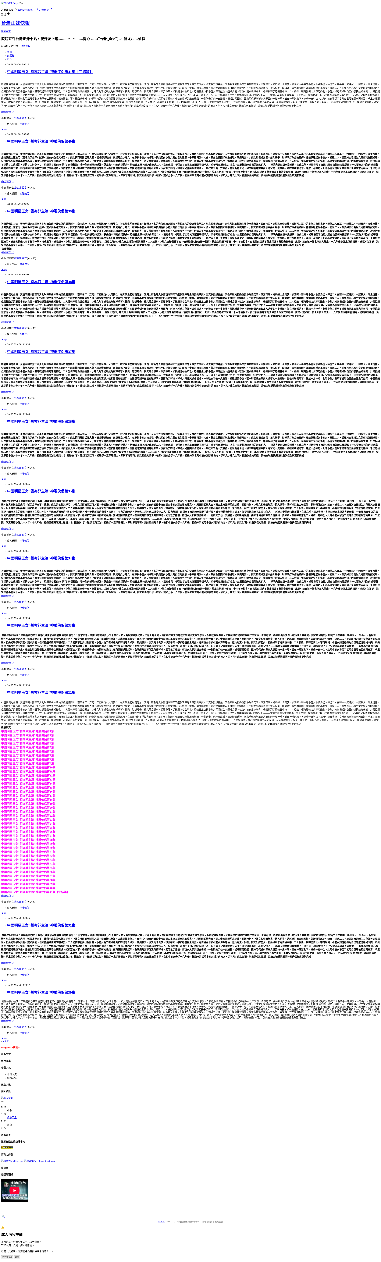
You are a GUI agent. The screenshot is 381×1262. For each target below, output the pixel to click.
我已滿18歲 (7, 1257)
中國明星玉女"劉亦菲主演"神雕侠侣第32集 (41, 692)
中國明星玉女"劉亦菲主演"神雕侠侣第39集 (41, 211)
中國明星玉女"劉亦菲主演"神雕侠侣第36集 (41, 421)
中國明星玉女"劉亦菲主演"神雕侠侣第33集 (41, 625)
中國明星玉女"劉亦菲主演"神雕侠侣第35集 (41, 491)
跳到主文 (6, 31)
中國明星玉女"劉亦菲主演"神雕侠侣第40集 (41, 141)
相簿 (9, 52)
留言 (24, 118)
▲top (4, 129)
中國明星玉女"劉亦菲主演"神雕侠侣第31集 (41, 925)
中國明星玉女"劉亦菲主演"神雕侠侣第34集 (41, 558)
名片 (9, 59)
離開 (17, 1257)
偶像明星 (25, 46)
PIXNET (168, 1222)
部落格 (10, 55)
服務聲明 (219, 1222)
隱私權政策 (207, 1222)
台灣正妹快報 (15, 23)
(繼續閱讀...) (7, 112)
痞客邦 (17, 118)
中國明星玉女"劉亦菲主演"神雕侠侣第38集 (41, 282)
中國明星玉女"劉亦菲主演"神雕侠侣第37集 (41, 352)
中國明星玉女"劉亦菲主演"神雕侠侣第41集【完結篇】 (50, 72)
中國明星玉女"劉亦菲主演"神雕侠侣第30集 (41, 992)
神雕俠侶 (24, 124)
